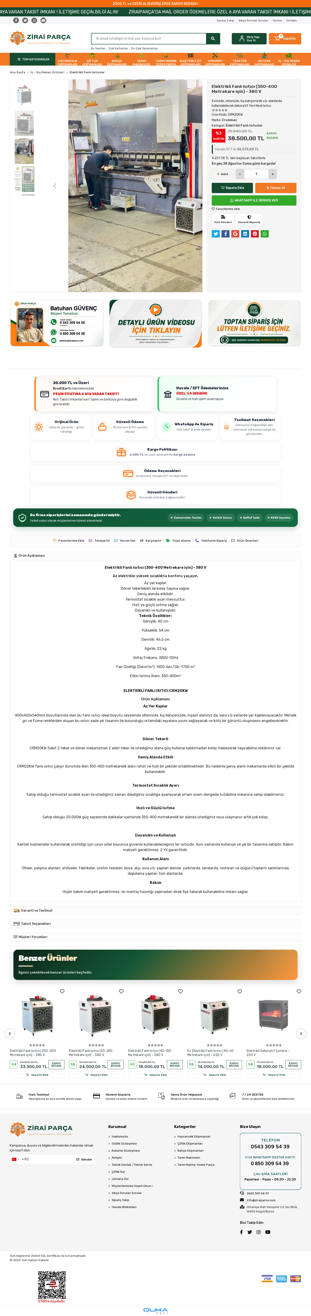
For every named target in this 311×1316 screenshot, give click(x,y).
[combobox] (15, 1159)
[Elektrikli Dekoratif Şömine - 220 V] (274, 1015)
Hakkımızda (120, 1136)
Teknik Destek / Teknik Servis (132, 1164)
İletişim (291, 20)
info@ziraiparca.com (261, 1200)
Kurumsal (117, 1127)
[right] (301, 1034)
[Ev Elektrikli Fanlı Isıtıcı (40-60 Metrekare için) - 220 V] (214, 1015)
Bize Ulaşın (250, 1127)
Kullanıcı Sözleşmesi (126, 1150)
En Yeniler (98, 48)
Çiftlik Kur (118, 1171)
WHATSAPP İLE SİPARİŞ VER (256, 200)
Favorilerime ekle (227, 209)
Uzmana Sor (120, 1179)
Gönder (86, 1159)
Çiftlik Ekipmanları (190, 1143)
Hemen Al (277, 188)
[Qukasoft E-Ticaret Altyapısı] (155, 1311)
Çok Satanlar (118, 48)
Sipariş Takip (225, 20)
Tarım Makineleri (189, 1157)
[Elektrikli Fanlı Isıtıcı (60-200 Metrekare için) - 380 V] (96, 1015)
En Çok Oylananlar (144, 48)
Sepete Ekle (235, 188)
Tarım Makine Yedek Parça (196, 1164)
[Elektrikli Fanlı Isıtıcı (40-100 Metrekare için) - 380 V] (155, 1015)
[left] (10, 1034)
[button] (285, 38)
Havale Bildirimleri (124, 1207)
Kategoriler (185, 1127)
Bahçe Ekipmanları (191, 1150)
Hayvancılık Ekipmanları (194, 1136)
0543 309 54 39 (257, 1193)
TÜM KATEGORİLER (35, 59)
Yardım (277, 20)
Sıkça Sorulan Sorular (253, 20)
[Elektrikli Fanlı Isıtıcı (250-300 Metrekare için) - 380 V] (37, 1015)
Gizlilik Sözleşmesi (124, 1143)
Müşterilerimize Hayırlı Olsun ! (132, 1186)
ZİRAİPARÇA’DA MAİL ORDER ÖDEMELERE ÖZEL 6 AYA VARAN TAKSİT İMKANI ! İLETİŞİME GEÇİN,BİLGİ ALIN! (165, 12)
